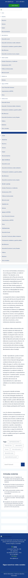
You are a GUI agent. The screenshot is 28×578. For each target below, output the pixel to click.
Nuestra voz (4, 76)
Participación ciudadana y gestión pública (12, 46)
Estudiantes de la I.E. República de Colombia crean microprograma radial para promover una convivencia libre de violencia (14, 479)
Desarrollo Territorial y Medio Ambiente (11, 106)
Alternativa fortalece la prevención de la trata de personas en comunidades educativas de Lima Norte (14, 486)
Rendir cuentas (5, 57)
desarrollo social (9, 453)
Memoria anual (5, 72)
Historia (3, 24)
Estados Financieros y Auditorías (9, 61)
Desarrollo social (6, 39)
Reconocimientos (6, 31)
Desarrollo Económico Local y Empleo (11, 117)
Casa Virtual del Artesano (8, 87)
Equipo (3, 27)
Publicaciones (5, 98)
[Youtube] (9, 569)
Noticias (4, 80)
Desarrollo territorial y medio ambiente (11, 42)
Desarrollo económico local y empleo (10, 54)
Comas (6, 449)
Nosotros (3, 16)
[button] (14, 133)
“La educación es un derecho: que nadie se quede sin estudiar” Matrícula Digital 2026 (14, 497)
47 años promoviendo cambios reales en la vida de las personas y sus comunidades (13, 492)
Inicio (3, 12)
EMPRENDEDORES (14, 442)
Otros (3, 95)
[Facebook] (14, 569)
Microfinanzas (5, 50)
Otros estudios (5, 128)
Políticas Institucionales (7, 69)
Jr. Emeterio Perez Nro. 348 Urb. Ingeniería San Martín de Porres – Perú (14, 550)
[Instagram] (18, 569)
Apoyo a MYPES (5, 83)
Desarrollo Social (6, 102)
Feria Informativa (16, 449)
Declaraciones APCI (6, 65)
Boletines (4, 124)
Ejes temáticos (5, 35)
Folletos (3, 121)
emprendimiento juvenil (11, 457)
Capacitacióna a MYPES (7, 91)
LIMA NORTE (18, 445)
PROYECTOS (8, 445)
